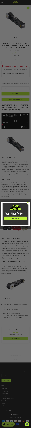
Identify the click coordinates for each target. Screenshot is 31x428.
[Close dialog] (28, 203)
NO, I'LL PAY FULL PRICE (15, 222)
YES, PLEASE (16, 218)
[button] (27, 424)
